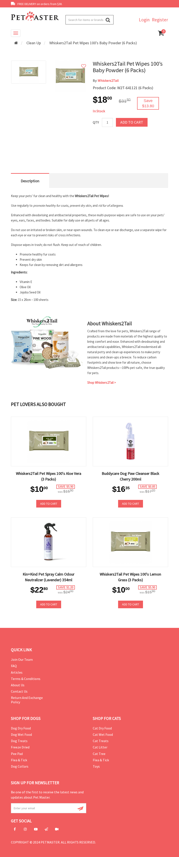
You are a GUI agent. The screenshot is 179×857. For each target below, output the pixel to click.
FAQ (14, 666)
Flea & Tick (19, 760)
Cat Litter (100, 747)
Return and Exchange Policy (27, 699)
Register (160, 20)
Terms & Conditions (25, 678)
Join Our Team (22, 659)
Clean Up (33, 42)
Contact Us (19, 691)
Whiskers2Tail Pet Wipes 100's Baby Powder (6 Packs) (93, 42)
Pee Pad (17, 753)
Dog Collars (19, 766)
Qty (96, 122)
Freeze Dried (20, 747)
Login (144, 20)
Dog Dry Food (21, 728)
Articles (16, 672)
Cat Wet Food (103, 734)
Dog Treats (19, 741)
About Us (17, 685)
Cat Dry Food (102, 728)
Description (30, 180)
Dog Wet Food (21, 734)
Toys (96, 766)
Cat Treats (100, 741)
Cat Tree (99, 753)
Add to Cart (131, 122)
